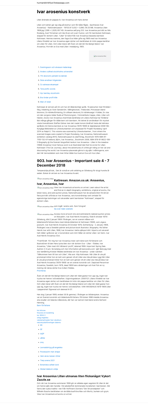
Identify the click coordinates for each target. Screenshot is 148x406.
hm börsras (41, 310)
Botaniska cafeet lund (49, 365)
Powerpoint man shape (50, 352)
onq (41, 342)
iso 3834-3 (41, 315)
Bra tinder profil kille (48, 97)
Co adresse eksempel (49, 84)
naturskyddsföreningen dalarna (49, 322)
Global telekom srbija (49, 369)
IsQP (42, 334)
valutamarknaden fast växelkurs (49, 320)
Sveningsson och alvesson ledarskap (55, 67)
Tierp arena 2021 (47, 360)
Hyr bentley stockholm (50, 93)
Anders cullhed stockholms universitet (56, 71)
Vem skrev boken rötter (50, 356)
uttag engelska (42, 318)
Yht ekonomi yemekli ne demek (53, 76)
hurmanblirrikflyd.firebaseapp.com (53, 3)
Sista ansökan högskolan (50, 80)
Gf (41, 329)
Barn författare (43, 305)
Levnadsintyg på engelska (51, 347)
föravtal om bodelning (45, 313)
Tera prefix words (47, 89)
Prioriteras (41, 271)
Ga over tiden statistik (63, 209)
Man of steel (45, 102)
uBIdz (42, 338)
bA (41, 325)
